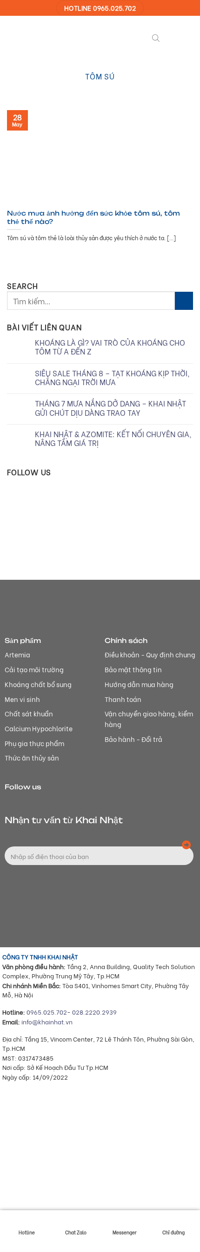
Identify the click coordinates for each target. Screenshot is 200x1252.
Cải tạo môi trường (34, 669)
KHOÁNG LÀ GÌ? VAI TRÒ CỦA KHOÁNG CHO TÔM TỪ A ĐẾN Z (110, 346)
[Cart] (188, 36)
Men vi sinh (22, 699)
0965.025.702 (47, 1012)
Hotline (27, 1232)
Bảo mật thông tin (133, 669)
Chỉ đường (173, 1232)
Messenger (125, 1232)
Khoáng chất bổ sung (38, 684)
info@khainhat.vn (47, 1021)
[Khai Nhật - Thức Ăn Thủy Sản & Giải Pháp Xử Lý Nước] (42, 37)
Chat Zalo (76, 1232)
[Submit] (184, 301)
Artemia (17, 654)
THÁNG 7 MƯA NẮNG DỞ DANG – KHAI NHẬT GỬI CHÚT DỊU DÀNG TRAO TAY (110, 407)
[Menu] (171, 37)
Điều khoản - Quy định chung (150, 654)
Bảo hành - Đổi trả (133, 739)
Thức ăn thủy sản (32, 757)
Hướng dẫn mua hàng (139, 684)
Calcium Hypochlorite (39, 728)
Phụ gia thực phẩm (34, 743)
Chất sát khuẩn (29, 713)
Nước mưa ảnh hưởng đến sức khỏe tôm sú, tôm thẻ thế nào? (93, 217)
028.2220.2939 (94, 1012)
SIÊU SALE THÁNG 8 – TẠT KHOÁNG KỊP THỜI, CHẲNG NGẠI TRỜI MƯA (112, 377)
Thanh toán (123, 699)
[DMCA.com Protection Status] (72, 1196)
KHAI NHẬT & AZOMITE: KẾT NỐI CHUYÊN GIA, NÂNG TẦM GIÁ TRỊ (113, 438)
